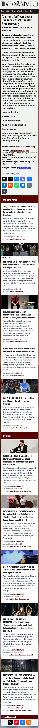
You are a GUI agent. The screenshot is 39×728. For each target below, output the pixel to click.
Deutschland (21, 150)
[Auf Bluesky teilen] (16, 179)
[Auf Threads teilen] (10, 179)
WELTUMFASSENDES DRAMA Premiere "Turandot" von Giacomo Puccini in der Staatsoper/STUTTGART (19, 569)
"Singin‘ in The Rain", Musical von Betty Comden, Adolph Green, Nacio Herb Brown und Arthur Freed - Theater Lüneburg (19, 211)
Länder (21, 491)
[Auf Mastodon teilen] (22, 179)
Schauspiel (13, 150)
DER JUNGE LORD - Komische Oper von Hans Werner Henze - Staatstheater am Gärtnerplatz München (19, 264)
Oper (21, 291)
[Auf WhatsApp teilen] (16, 185)
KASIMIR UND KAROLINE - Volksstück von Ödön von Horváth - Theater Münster (18, 400)
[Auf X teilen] (4, 179)
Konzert (11, 491)
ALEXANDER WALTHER (18, 486)
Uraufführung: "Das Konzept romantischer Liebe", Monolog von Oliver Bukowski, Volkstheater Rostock (19, 314)
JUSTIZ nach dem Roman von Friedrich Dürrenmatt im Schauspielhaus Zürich (19, 350)
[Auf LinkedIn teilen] (4, 185)
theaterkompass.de (25, 167)
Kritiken (16, 491)
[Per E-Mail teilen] (29, 185)
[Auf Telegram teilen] (22, 185)
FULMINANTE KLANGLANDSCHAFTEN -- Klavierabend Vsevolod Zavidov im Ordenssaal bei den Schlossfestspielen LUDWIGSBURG (18, 460)
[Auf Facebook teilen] (29, 179)
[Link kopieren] (4, 191)
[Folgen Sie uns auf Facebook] (22, 722)
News (27, 150)
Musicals (19, 239)
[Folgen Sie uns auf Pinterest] (16, 722)
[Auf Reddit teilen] (10, 185)
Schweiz (11, 375)
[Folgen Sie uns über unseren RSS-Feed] (28, 722)
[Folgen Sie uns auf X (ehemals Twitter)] (10, 722)
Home (2, 11)
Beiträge (8, 11)
